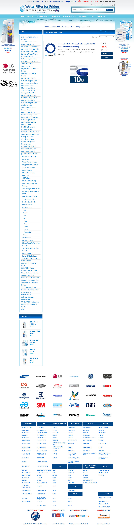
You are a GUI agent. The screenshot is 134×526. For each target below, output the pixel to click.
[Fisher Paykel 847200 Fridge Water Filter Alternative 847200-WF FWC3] (24, 324)
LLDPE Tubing (27, 207)
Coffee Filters (26, 295)
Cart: (108, 5)
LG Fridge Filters (27, 56)
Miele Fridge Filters (28, 88)
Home (22, 16)
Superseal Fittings (28, 167)
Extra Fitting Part (28, 240)
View (106, 57)
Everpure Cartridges (28, 122)
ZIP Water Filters (27, 64)
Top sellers (26, 316)
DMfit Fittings (26, 261)
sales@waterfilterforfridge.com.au (63, 1)
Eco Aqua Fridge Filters (29, 115)
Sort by (95, 37)
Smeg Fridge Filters (28, 90)
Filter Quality (83, 16)
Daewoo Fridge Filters (29, 81)
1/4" (24, 210)
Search (109, 10)
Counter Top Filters (28, 112)
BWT (23, 309)
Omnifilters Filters (27, 139)
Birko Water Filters (28, 151)
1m (25, 221)
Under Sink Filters (27, 44)
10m (26, 227)
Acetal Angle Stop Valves (31, 189)
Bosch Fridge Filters (28, 78)
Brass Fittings (27, 170)
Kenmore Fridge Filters (29, 83)
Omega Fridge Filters (28, 93)
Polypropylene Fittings (30, 165)
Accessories (26, 237)
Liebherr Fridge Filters (29, 270)
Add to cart (106, 54)
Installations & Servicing (29, 117)
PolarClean (26, 159)
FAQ (93, 16)
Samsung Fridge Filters (29, 54)
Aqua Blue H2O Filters (29, 42)
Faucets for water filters (29, 47)
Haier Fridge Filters (28, 120)
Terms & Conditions (69, 16)
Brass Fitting (26, 253)
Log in (102, 4)
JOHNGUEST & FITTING (29, 154)
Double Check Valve (29, 202)
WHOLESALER (56, 16)
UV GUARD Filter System (30, 302)
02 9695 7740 (38, 1)
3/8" (24, 216)
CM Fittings (26, 178)
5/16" (25, 213)
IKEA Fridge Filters (27, 268)
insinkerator (25, 299)
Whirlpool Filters (27, 66)
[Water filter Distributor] (39, 7)
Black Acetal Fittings (29, 181)
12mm (25, 235)
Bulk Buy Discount (27, 297)
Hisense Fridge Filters (29, 103)
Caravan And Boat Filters (30, 278)
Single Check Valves (29, 199)
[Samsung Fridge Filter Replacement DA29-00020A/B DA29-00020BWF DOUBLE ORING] (24, 334)
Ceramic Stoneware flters (30, 280)
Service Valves (27, 205)
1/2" (24, 218)
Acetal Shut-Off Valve (29, 196)
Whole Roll (28, 232)
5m (25, 224)
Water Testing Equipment (30, 134)
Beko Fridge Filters (28, 100)
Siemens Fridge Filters (29, 98)
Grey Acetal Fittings (29, 156)
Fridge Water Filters (28, 146)
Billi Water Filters (27, 85)
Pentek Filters (26, 124)
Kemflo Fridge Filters (28, 95)
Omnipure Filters (27, 137)
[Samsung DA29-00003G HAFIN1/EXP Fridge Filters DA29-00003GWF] (24, 343)
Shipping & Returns (43, 16)
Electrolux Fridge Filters (29, 61)
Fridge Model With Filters (30, 132)
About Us (30, 16)
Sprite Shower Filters (28, 287)
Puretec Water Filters (28, 149)
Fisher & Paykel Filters (29, 59)
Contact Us (101, 16)
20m (26, 229)
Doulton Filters (26, 105)
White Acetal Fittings (29, 162)
